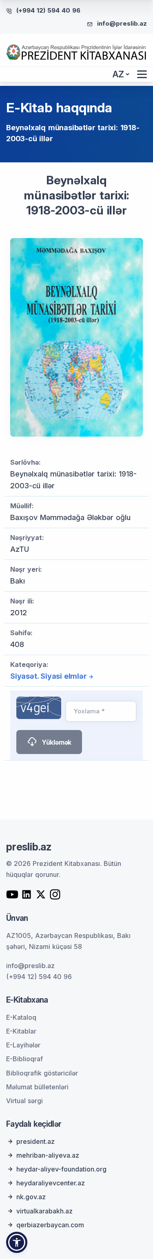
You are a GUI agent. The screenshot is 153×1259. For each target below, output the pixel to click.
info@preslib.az (122, 23)
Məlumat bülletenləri (37, 1087)
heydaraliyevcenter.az (50, 1183)
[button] (16, 1242)
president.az (35, 1141)
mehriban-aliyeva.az (47, 1155)
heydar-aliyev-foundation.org (61, 1169)
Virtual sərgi (24, 1101)
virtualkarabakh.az (44, 1211)
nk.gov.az (31, 1197)
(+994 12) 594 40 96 (48, 10)
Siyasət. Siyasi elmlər (48, 676)
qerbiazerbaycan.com (50, 1225)
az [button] (118, 74)
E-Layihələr (23, 1045)
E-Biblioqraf (24, 1059)
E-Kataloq (21, 1017)
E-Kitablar (21, 1031)
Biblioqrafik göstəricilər (42, 1073)
